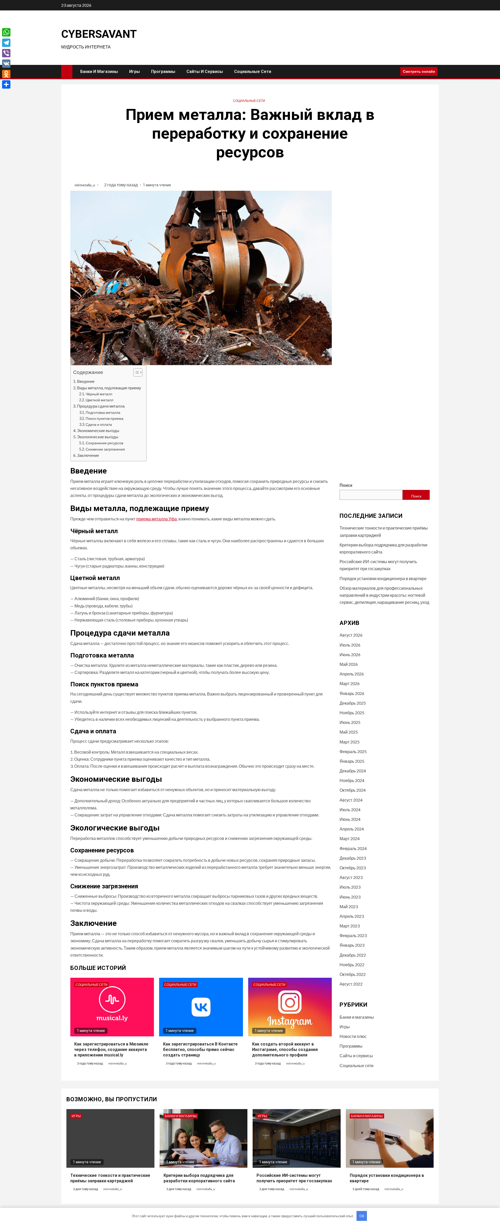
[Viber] (6, 53)
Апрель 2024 (352, 828)
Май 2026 (349, 664)
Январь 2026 (352, 693)
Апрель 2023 (352, 916)
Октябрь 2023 (353, 867)
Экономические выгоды (98, 430)
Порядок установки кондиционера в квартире (383, 578)
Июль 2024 (350, 809)
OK (361, 1216)
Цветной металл (99, 400)
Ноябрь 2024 (352, 780)
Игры (134, 71)
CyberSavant (99, 34)
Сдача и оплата (99, 424)
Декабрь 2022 (353, 954)
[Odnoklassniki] (6, 74)
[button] (135, 373)
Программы (163, 71)
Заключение (88, 455)
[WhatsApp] (6, 32)
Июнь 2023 (350, 896)
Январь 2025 (352, 761)
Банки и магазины (99, 71)
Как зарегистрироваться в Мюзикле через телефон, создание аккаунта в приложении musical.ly (111, 1049)
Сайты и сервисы (204, 71)
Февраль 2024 (353, 848)
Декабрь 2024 (353, 770)
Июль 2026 (350, 644)
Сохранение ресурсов (104, 443)
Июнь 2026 (350, 654)
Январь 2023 (352, 945)
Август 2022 (351, 983)
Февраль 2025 (353, 751)
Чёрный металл (99, 394)
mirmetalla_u (85, 185)
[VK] (6, 63)
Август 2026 (351, 634)
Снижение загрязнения (105, 449)
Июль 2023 (350, 886)
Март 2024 (350, 838)
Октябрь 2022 (353, 974)
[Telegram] (6, 43)
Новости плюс (353, 1036)
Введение (86, 381)
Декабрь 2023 (353, 858)
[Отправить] (6, 84)
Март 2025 (350, 741)
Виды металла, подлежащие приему (109, 387)
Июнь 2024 (350, 819)
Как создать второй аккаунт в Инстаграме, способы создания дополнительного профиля (285, 1049)
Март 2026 (350, 683)
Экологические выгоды (97, 436)
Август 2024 (351, 799)
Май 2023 (349, 906)
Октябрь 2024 (353, 790)
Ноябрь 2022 (352, 964)
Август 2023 (351, 877)
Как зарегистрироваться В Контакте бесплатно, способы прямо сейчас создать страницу (200, 1049)
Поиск (346, 485)
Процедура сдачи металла (100, 406)
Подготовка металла (103, 412)
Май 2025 (349, 731)
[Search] (394, 71)
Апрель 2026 (352, 673)
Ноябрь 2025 (352, 712)
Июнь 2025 (350, 722)
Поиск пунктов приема (104, 418)
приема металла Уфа (156, 518)
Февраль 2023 (353, 935)
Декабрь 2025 (353, 702)
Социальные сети (252, 71)
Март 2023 (350, 925)
